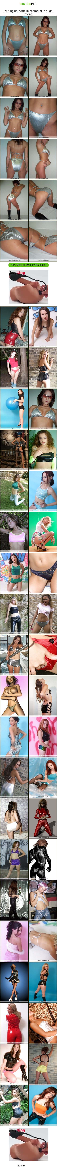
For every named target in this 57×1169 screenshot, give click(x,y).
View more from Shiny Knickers (28, 265)
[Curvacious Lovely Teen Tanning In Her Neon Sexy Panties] (42, 449)
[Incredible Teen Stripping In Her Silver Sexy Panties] (42, 613)
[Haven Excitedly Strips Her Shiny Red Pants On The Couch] (14, 326)
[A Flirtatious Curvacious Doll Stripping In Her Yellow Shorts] (42, 1064)
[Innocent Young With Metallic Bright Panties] (14, 654)
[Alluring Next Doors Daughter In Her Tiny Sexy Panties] (42, 572)
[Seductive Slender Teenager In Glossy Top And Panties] (42, 490)
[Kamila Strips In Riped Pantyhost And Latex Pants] (42, 777)
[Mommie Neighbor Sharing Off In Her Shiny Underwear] (42, 654)
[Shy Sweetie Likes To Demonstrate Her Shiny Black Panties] (42, 695)
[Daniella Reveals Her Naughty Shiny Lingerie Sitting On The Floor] (14, 572)
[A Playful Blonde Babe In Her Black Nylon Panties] (14, 613)
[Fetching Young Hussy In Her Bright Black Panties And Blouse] (42, 326)
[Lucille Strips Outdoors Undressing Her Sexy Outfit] (14, 1105)
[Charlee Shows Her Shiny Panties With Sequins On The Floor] (42, 736)
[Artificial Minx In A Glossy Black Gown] (42, 859)
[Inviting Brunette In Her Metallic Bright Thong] (42, 408)
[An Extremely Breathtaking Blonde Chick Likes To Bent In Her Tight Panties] (42, 982)
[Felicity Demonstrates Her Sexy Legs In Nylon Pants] (42, 900)
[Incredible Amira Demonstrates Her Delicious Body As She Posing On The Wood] (14, 531)
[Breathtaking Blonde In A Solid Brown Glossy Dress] (42, 367)
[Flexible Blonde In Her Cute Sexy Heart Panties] (42, 531)
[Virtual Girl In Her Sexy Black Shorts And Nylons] (14, 982)
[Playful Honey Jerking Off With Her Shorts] (42, 1023)
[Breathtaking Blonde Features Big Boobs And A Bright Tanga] (14, 695)
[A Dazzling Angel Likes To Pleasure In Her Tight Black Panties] (42, 1105)
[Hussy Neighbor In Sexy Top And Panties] (14, 490)
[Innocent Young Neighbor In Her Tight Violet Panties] (14, 859)
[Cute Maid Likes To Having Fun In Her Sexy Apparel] (14, 1064)
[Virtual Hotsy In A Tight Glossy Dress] (42, 818)
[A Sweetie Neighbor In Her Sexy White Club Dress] (42, 941)
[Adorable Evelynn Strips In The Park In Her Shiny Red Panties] (14, 367)
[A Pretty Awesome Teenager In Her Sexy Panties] (14, 736)
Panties (28, 4)
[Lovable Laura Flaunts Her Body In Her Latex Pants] (14, 777)
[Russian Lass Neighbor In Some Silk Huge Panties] (14, 818)
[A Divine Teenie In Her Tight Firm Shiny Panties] (14, 941)
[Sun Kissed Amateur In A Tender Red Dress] (14, 1023)
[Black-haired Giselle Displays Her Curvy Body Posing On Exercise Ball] (14, 408)
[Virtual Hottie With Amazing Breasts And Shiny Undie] (14, 449)
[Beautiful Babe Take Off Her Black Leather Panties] (14, 900)
